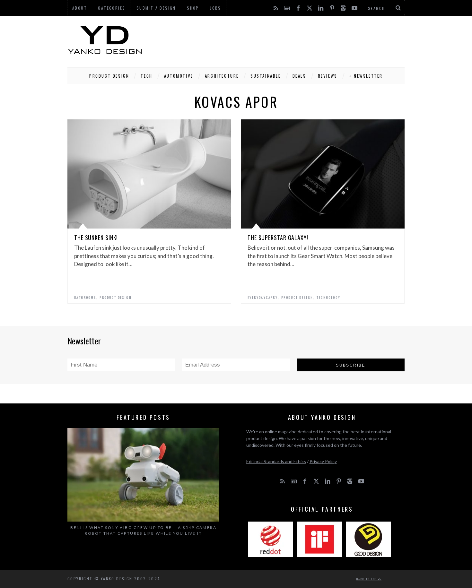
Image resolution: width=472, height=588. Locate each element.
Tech (146, 76)
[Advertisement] (288, 40)
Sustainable (265, 76)
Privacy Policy (323, 461)
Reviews (327, 76)
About (79, 8)
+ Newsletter (366, 76)
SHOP (193, 8)
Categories (111, 8)
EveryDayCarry (263, 297)
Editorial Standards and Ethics (276, 461)
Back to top (367, 579)
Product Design (109, 76)
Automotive (178, 76)
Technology (328, 297)
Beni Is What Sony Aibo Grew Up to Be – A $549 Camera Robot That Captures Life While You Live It (143, 530)
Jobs (215, 8)
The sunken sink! (96, 237)
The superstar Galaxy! (278, 237)
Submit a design (156, 8)
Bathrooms (85, 297)
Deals (299, 76)
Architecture (222, 76)
